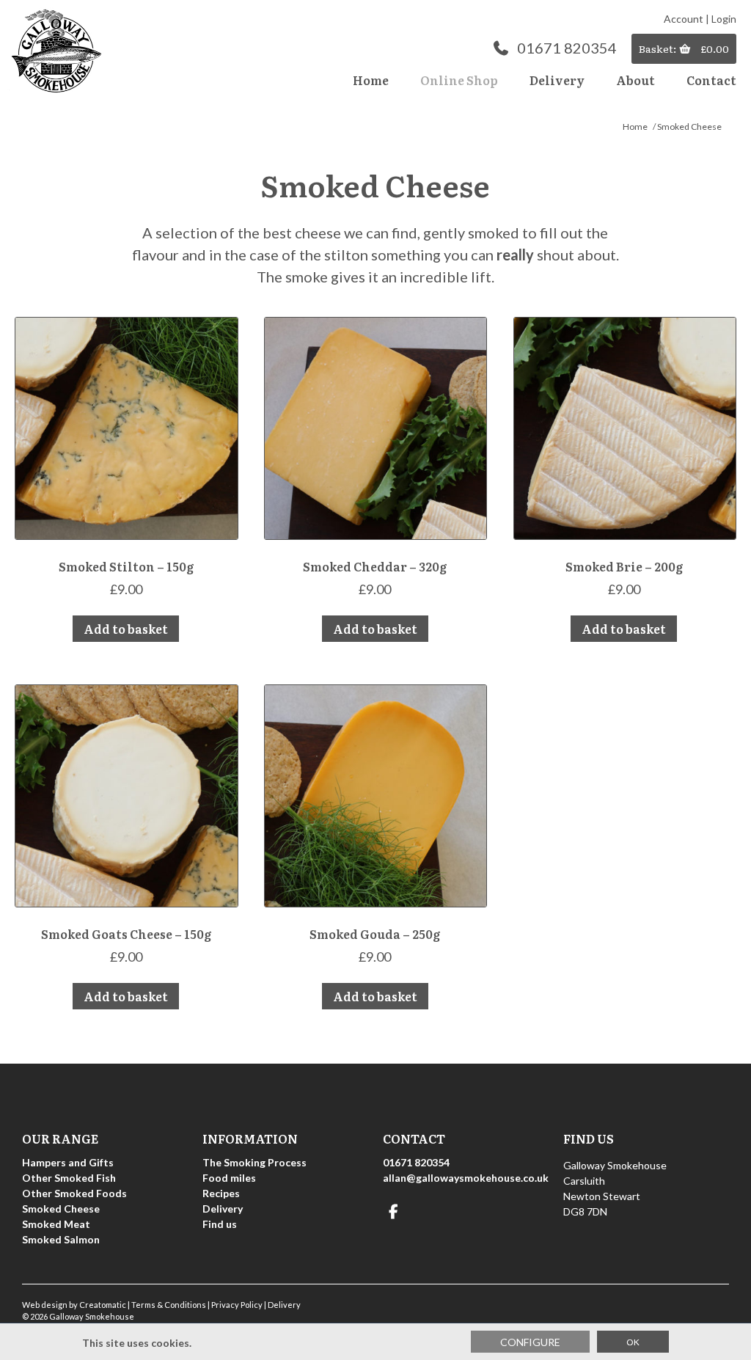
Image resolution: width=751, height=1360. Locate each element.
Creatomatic (102, 1304)
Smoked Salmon (61, 1239)
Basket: (658, 48)
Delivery (557, 80)
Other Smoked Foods (74, 1193)
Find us (219, 1224)
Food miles (229, 1177)
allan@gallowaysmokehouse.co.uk (466, 1177)
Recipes (221, 1193)
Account (683, 18)
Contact (711, 80)
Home (371, 80)
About (635, 80)
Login (723, 18)
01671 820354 (567, 47)
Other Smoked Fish (69, 1177)
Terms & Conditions (168, 1304)
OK (633, 1342)
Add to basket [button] (126, 628)
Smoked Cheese (61, 1208)
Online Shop (459, 80)
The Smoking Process (254, 1162)
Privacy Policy (237, 1304)
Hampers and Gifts (68, 1162)
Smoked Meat (56, 1224)
